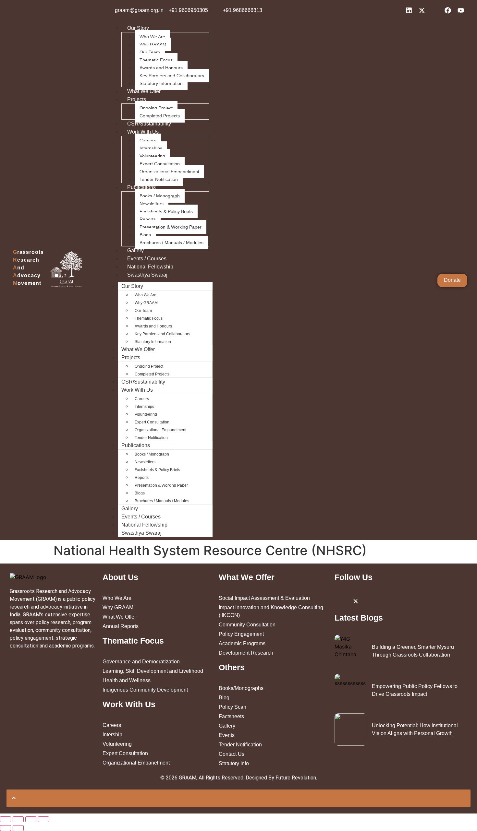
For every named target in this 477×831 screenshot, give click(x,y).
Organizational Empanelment (169, 171)
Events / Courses (146, 258)
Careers (148, 140)
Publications (141, 187)
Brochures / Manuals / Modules (171, 242)
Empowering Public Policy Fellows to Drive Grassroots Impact (415, 690)
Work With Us (143, 132)
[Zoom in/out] (43, 819)
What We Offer (144, 91)
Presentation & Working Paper (171, 227)
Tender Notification (159, 179)
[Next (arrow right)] (18, 828)
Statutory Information (161, 83)
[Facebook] (385, 601)
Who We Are (152, 36)
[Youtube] (399, 601)
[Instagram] (370, 601)
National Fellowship (150, 266)
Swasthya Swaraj (147, 275)
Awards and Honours (161, 67)
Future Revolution (295, 778)
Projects (136, 99)
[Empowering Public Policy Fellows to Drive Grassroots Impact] (351, 690)
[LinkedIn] (341, 601)
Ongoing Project (156, 108)
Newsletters (152, 203)
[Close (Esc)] (5, 819)
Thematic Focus (156, 60)
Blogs (145, 234)
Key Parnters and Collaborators (172, 75)
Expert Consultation (160, 163)
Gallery (135, 250)
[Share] (18, 819)
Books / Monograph (160, 195)
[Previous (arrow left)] (5, 828)
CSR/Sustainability (149, 123)
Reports (148, 219)
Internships (151, 148)
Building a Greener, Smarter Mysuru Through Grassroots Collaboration (413, 651)
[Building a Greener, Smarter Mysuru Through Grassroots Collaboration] (351, 651)
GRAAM (187, 778)
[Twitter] (356, 601)
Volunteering (152, 156)
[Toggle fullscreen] (30, 819)
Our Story (138, 28)
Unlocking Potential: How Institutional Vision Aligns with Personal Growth (415, 729)
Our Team (150, 52)
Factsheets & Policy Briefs (166, 211)
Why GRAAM (153, 44)
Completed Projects (160, 115)
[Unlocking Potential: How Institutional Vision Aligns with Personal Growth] (351, 729)
